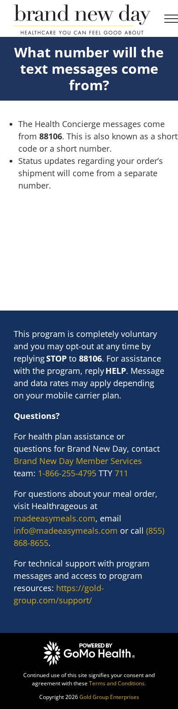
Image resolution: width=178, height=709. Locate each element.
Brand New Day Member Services (78, 460)
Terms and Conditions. (117, 683)
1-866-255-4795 (67, 473)
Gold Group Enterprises (109, 697)
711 (121, 473)
